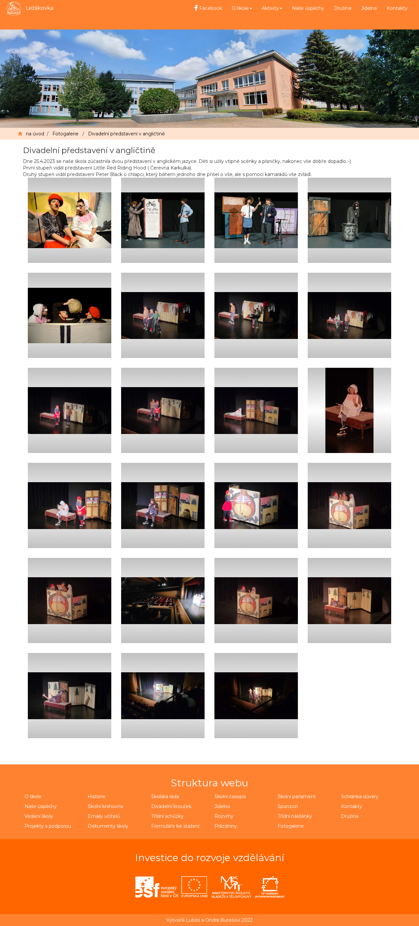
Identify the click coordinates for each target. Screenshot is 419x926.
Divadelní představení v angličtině (126, 134)
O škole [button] (240, 8)
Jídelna (369, 8)
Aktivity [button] (270, 8)
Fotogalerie (65, 134)
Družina (342, 8)
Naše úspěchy (308, 8)
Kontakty (397, 8)
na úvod (35, 134)
